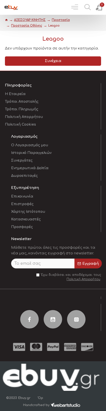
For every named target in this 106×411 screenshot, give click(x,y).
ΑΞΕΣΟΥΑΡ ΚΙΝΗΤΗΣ (30, 20)
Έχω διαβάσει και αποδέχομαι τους (71, 277)
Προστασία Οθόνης (26, 25)
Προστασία (61, 20)
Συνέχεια (53, 61)
